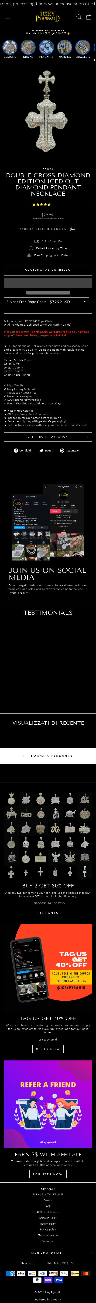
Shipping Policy (48, 1217)
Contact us (48, 1240)
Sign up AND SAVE (46, 1253)
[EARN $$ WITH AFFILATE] (48, 1104)
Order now (48, 1049)
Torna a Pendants (51, 755)
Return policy (48, 1223)
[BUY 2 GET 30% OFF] (48, 835)
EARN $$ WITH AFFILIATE (48, 1194)
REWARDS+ (48, 1188)
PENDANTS (48, 913)
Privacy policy (48, 1229)
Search (48, 1200)
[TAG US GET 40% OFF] (48, 968)
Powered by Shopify (48, 1299)
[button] (42, 204)
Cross (48, 169)
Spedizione (37, 218)
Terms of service (48, 1235)
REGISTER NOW (48, 1174)
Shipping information (48, 436)
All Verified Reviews (48, 1211)
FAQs (48, 1205)
